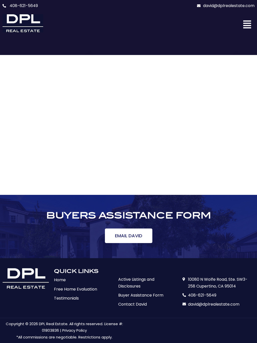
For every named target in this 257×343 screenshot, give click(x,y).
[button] (247, 24)
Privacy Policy (74, 330)
